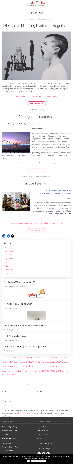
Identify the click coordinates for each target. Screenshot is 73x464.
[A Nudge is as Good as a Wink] (36, 311)
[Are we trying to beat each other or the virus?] (36, 327)
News (6, 262)
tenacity (63, 371)
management (9, 366)
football (16, 362)
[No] (71, 459)
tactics (38, 371)
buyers (22, 357)
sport (35, 371)
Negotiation (47, 19)
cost (58, 357)
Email (39, 392)
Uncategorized (9, 273)
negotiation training (49, 96)
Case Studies (8, 251)
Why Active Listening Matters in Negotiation (37, 26)
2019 (6, 357)
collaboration (40, 357)
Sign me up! (7, 401)
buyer (18, 357)
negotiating (18, 367)
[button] (3, 4)
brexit (14, 358)
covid (61, 357)
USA (12, 374)
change (27, 357)
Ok (28, 461)
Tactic (6, 266)
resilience (19, 371)
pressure (4, 371)
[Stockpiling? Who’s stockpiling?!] (36, 290)
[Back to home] (36, 4)
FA (12, 362)
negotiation (37, 96)
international (45, 362)
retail (25, 371)
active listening (36, 183)
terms (67, 371)
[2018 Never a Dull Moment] (36, 338)
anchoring (9, 357)
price (9, 371)
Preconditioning (63, 367)
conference (46, 357)
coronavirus (53, 358)
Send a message (43, 449)
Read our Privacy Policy (38, 461)
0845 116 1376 (48, 443)
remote (13, 371)
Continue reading (36, 103)
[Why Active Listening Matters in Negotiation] (36, 348)
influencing (20, 96)
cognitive (34, 358)
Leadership (48, 110)
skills (32, 371)
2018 (3, 357)
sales (29, 371)
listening (28, 96)
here (60, 410)
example (19, 223)
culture (16, 163)
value (14, 374)
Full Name (5, 392)
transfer (8, 374)
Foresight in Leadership (36, 117)
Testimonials (8, 270)
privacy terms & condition (26, 413)
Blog (42, 19)
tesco (3, 374)
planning (53, 366)
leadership (33, 163)
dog (3, 362)
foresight (23, 362)
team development (52, 163)
